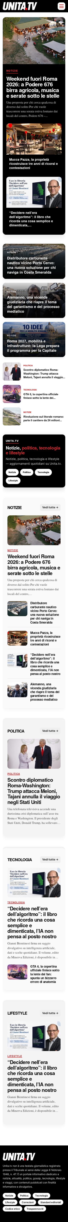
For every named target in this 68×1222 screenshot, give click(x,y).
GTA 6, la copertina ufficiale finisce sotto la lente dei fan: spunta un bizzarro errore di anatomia (44, 974)
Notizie (12, 70)
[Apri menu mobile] (61, 6)
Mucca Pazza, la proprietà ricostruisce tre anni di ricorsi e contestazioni (45, 638)
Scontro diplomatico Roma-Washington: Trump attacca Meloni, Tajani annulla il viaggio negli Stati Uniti (33, 791)
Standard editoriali (50, 1202)
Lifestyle (13, 480)
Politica (27, 472)
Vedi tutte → (50, 507)
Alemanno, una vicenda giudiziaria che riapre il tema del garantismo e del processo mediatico (44, 692)
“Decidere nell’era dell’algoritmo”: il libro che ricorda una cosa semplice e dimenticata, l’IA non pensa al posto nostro (45, 664)
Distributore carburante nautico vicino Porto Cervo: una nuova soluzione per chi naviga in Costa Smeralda (44, 612)
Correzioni (28, 1202)
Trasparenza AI (35, 1208)
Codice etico (12, 1208)
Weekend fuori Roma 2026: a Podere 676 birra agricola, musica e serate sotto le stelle (32, 87)
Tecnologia (43, 472)
